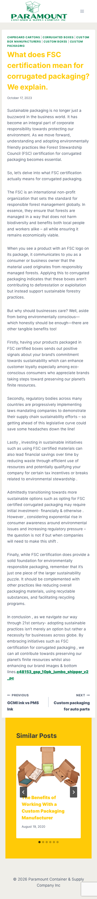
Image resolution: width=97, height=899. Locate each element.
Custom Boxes (55, 41)
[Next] (73, 792)
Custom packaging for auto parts (72, 702)
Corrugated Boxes (58, 37)
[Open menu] (82, 11)
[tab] (39, 842)
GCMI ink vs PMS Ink (23, 702)
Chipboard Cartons (23, 37)
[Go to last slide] (23, 792)
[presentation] (48, 767)
